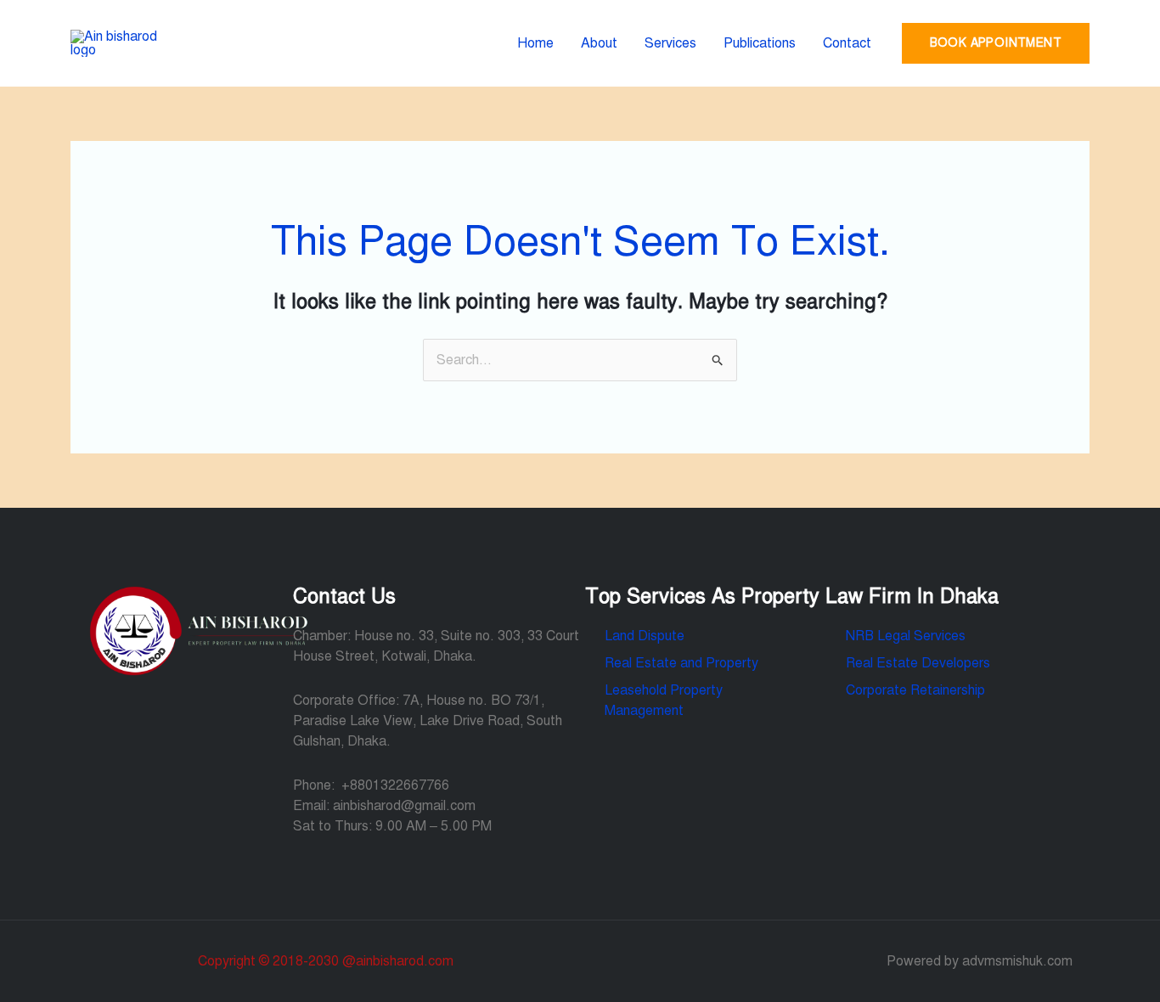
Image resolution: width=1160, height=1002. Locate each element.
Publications (760, 43)
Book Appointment (995, 43)
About (599, 43)
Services (670, 43)
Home (535, 43)
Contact (847, 43)
